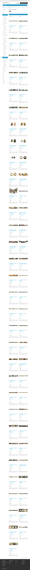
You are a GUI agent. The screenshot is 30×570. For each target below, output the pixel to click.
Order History (23, 562)
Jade (3, 13)
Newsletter (23, 564)
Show (19, 16)
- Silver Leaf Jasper (5, 57)
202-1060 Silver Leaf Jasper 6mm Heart (23, 380)
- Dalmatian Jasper (5, 22)
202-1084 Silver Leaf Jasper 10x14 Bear (13, 465)
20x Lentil (10, 433)
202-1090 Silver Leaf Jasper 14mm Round (13, 77)
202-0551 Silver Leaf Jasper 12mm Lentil (23, 414)
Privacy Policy (3, 565)
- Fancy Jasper (4, 25)
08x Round (20, 45)
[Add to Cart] (10, 32)
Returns (10, 562)
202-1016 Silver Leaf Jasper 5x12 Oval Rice (13, 313)
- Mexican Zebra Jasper (5, 69)
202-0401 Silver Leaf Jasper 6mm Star (13, 414)
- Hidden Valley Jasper (4, 32)
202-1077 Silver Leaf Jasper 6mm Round (13, 43)
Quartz (3, 77)
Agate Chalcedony (5, 9)
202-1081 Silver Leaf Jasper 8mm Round (23, 43)
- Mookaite (4, 44)
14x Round (20, 62)
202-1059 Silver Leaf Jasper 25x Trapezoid (13, 549)
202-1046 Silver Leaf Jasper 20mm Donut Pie (13, 162)
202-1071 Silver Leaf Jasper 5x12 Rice (23, 313)
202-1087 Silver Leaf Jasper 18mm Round (23, 112)
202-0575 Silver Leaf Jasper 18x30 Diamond (13, 380)
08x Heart (20, 382)
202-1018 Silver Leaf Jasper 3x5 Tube (23, 280)
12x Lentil (20, 416)
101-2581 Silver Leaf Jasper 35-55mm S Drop (13, 196)
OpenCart (6, 568)
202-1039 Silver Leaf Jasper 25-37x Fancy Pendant (13, 129)
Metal (3, 72)
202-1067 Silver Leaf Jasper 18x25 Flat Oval (13, 364)
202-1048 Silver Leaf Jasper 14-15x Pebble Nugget (13, 247)
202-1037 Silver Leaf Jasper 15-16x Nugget (13, 263)
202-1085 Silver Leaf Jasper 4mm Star (23, 397)
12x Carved (20, 265)
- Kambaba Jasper (5, 38)
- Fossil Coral (4, 28)
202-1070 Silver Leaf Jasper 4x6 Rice (23, 297)
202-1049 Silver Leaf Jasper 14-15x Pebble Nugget (23, 247)
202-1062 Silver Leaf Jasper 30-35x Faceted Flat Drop (23, 179)
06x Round (20, 28)
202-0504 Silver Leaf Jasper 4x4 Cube (13, 498)
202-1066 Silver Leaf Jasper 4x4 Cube (23, 498)
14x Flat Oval (20, 349)
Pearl (3, 76)
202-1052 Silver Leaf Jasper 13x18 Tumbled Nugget (13, 230)
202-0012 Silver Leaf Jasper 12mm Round (13, 60)
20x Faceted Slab (11, 214)
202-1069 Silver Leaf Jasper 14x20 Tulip (13, 280)
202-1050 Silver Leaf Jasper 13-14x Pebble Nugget (23, 230)
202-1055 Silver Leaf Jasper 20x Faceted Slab (13, 212)
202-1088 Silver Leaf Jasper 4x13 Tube (13, 297)
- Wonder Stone (4, 61)
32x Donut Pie (20, 164)
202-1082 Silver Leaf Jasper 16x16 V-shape (23, 431)
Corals (3, 10)
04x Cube (10, 500)
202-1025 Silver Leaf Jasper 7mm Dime (13, 347)
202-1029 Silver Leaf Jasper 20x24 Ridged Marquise (23, 364)
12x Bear (20, 450)
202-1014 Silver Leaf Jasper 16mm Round (13, 95)
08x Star (10, 416)
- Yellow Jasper (4, 65)
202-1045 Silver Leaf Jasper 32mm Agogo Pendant (13, 179)
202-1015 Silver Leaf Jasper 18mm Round (13, 112)
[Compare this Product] (16, 32)
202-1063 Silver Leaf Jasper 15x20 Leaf (13, 448)
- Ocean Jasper (4, 47)
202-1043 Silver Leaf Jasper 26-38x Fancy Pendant (23, 129)
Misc (3, 73)
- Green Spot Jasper (5, 29)
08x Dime (10, 349)
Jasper (5, 7)
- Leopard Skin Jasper (4, 43)
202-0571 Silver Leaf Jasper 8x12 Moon (23, 532)
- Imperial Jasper (5, 34)
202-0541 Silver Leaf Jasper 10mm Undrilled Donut (23, 465)
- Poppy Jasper (4, 53)
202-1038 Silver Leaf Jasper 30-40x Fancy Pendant (23, 145)
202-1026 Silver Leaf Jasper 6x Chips (23, 196)
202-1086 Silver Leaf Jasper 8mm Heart (13, 397)
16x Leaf (10, 450)
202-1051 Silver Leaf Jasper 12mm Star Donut (13, 482)
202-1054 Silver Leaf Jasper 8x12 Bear (23, 448)
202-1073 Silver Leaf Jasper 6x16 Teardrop (23, 330)
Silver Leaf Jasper (9, 7)
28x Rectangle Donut (21, 517)
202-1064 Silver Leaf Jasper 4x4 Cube (13, 515)
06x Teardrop (10, 332)
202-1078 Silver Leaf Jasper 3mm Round (13, 26)
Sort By (10, 16)
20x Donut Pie (10, 164)
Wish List (23, 563)
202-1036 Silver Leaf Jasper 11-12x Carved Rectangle (23, 263)
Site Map (10, 563)
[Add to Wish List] (13, 32)
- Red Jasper (4, 54)
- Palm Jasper (4, 50)
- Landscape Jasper (5, 41)
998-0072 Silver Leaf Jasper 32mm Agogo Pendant (23, 162)
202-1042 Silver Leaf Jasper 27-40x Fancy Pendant (13, 145)
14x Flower (10, 282)
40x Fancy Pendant (11, 147)
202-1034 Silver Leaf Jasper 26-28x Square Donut (23, 515)
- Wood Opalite (4, 64)
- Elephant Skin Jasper (4, 24)
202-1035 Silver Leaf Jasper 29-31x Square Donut (13, 532)
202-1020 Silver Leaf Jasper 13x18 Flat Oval (23, 347)
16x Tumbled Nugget (11, 265)
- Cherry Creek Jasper (4, 20)
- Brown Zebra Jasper (4, 67)
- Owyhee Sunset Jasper (5, 49)
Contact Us (12, 0)
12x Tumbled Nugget (21, 215)
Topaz (3, 80)
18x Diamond (10, 382)
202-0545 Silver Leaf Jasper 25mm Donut (23, 482)
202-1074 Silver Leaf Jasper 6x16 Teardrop (13, 330)
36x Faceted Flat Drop (21, 181)
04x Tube (20, 282)
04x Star (20, 399)
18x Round (20, 97)
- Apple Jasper (4, 17)
